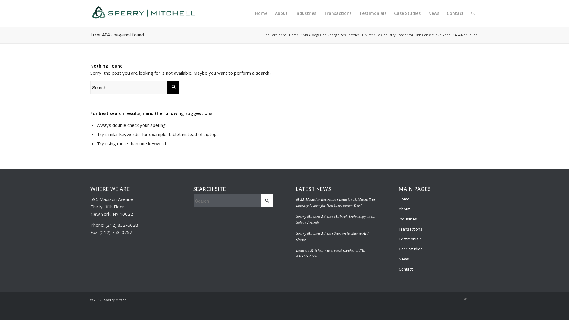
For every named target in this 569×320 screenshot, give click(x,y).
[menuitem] (261, 13)
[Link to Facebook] (474, 299)
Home (404, 198)
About (404, 209)
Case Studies (411, 249)
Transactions (410, 229)
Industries (408, 219)
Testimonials (410, 238)
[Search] (473, 13)
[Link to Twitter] (465, 299)
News (404, 259)
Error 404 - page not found (117, 34)
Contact (406, 269)
